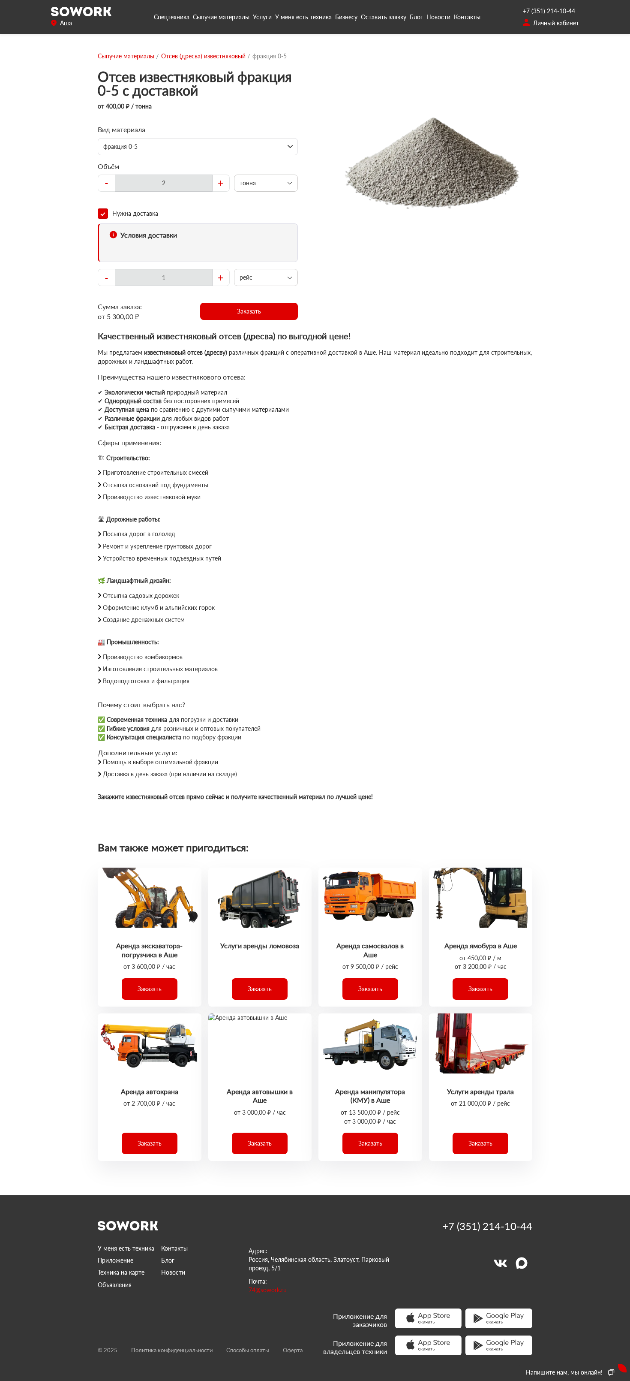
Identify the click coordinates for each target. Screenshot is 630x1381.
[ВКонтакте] (500, 1263)
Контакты (467, 17)
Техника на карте (121, 1272)
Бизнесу (346, 17)
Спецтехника (171, 17)
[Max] (521, 1263)
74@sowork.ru (268, 1290)
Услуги (262, 17)
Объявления (115, 1284)
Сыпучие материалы (221, 17)
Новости (438, 17)
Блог (416, 17)
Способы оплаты (247, 1350)
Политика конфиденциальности (172, 1350)
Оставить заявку (383, 17)
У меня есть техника (303, 17)
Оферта (293, 1350)
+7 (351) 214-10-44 (549, 11)
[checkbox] (198, 213)
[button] (249, 311)
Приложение (115, 1260)
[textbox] (163, 183)
